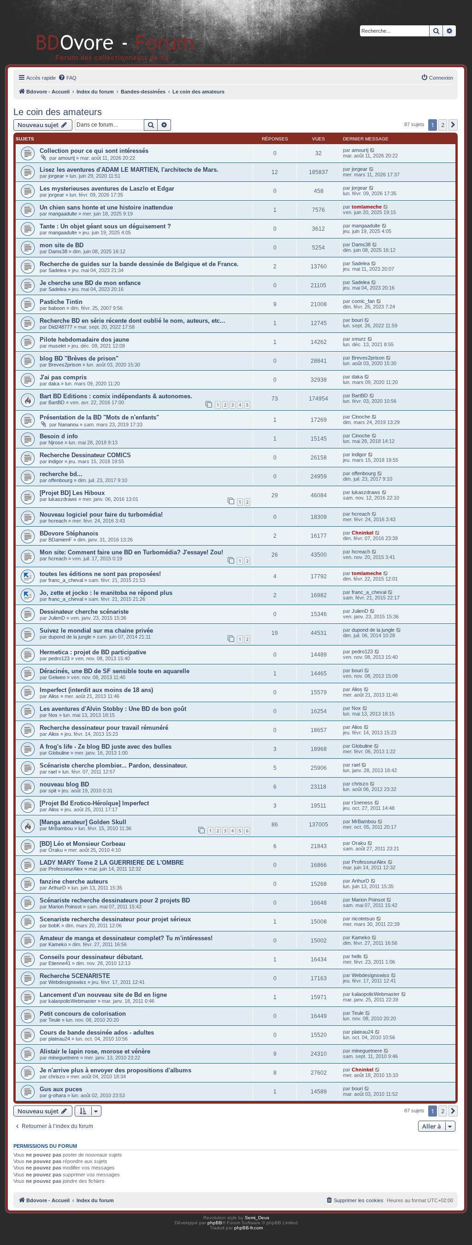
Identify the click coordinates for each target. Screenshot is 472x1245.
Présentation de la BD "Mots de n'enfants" (99, 417)
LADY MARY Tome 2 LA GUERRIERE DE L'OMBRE (112, 862)
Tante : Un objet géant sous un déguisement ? (105, 226)
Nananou (68, 424)
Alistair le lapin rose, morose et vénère (95, 1051)
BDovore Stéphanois (69, 533)
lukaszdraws (62, 499)
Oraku (55, 850)
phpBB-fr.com (248, 1227)
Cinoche (361, 416)
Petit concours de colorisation (83, 1013)
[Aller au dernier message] (373, 150)
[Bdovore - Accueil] (101, 32)
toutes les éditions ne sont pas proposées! (100, 573)
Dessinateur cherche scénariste (84, 611)
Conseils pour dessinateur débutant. (91, 957)
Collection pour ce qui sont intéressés (94, 150)
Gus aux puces (61, 1089)
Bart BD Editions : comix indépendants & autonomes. (116, 396)
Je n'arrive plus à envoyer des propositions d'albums (115, 1070)
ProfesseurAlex (65, 869)
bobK (54, 925)
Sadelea (57, 270)
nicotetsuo (363, 918)
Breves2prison (64, 364)
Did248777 (60, 327)
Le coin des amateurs (57, 112)
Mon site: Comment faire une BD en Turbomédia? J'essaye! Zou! (131, 552)
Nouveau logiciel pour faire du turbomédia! (101, 514)
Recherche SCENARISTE (75, 975)
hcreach (57, 521)
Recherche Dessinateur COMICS (85, 455)
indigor (55, 461)
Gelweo (56, 677)
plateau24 (59, 1038)
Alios (53, 696)
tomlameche (367, 206)
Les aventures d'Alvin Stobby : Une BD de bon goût (113, 708)
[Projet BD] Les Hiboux (72, 492)
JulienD (56, 618)
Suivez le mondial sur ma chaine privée (96, 630)
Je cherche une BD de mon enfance (90, 282)
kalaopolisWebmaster (72, 1001)
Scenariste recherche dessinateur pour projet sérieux (115, 919)
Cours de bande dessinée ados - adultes (97, 1032)
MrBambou (60, 828)
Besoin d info (59, 436)
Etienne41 (59, 963)
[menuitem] (67, 77)
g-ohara (57, 1095)
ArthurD (57, 887)
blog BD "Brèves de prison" (79, 358)
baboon (56, 308)
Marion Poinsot (65, 906)
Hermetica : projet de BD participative (93, 652)
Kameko (57, 944)
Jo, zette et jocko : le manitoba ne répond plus (106, 592)
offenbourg (60, 480)
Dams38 (57, 251)
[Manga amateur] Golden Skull (83, 822)
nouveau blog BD (64, 784)
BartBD (56, 402)
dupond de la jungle (69, 637)
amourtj (66, 158)
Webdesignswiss (67, 982)
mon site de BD (61, 245)
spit (52, 790)
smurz (359, 339)
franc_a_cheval (65, 580)
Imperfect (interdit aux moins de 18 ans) (96, 689)
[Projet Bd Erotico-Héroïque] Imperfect (94, 803)
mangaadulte (62, 213)
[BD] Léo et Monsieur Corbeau (82, 843)
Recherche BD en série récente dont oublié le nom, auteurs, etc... (132, 320)
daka (53, 383)
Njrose (55, 442)
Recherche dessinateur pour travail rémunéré (104, 727)
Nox (53, 715)
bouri (357, 320)
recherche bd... (61, 474)
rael (52, 771)
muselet (57, 346)
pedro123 (59, 658)
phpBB (214, 1222)
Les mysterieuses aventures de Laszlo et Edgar (107, 188)
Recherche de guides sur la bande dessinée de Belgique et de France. (139, 264)
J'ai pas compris (63, 377)
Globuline (58, 753)
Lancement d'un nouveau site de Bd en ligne (103, 994)
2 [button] (442, 125)
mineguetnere (63, 1057)
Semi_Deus (257, 1217)
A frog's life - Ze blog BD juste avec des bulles (105, 746)
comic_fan (363, 301)
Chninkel (362, 532)
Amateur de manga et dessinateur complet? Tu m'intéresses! (126, 938)
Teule (54, 1020)
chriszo (360, 783)
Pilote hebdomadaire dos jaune (84, 339)
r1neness (362, 802)
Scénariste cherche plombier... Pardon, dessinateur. (114, 765)
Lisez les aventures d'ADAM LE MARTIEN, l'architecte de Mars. (129, 169)
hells (357, 956)
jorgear (56, 176)
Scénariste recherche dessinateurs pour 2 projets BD (115, 900)
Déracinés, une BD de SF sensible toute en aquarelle (114, 671)
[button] (453, 124)
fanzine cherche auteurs (74, 881)
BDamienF (60, 539)
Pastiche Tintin (61, 301)
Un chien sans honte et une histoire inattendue (106, 207)
